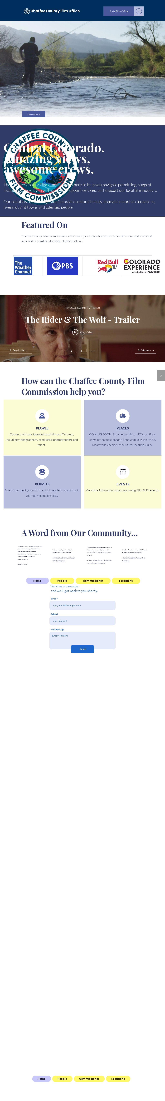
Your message (57, 629)
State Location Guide (139, 445)
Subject (54, 614)
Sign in (93, 350)
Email (53, 599)
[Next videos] (161, 375)
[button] (139, 11)
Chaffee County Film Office (55, 11)
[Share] (72, 351)
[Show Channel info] (81, 350)
